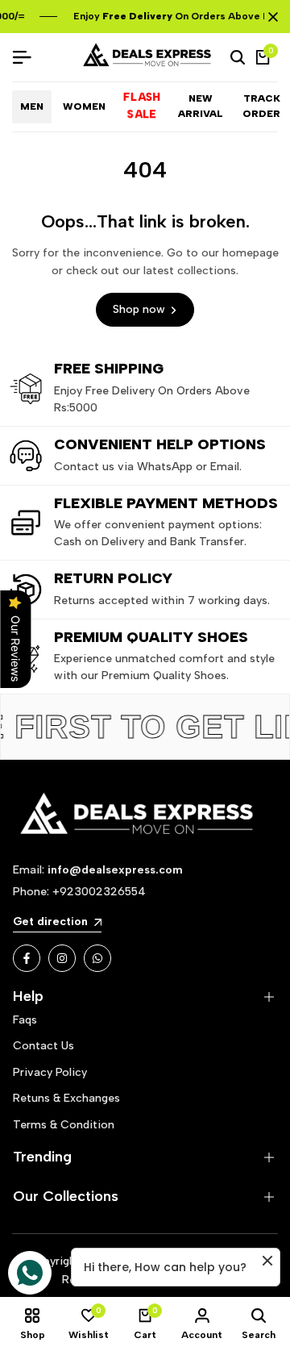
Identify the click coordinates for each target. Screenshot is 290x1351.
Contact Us (43, 1046)
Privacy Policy (50, 1072)
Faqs (25, 1020)
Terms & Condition (63, 1125)
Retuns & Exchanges (66, 1098)
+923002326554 (99, 892)
